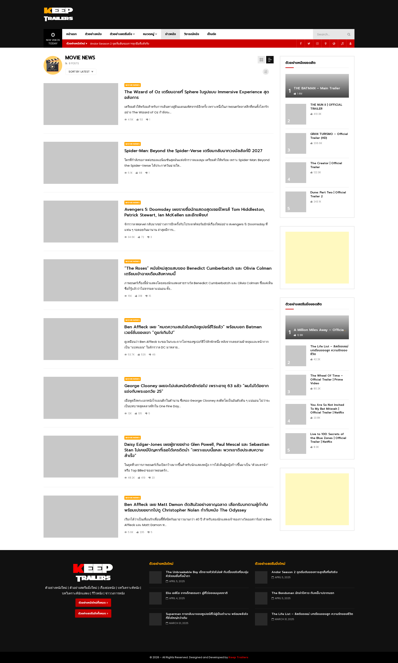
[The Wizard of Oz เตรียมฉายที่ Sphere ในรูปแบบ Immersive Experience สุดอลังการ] (81, 104)
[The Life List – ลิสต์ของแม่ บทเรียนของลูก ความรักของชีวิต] (295, 355)
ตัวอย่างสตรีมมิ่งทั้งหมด (92, 613)
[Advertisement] (279, 13)
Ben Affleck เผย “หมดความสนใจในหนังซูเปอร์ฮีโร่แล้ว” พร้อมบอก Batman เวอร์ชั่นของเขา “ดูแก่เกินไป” (193, 330)
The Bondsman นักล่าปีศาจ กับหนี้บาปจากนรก (303, 593)
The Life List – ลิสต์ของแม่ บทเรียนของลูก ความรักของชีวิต (329, 350)
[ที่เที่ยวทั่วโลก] (334, 43)
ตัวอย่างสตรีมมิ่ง (121, 34)
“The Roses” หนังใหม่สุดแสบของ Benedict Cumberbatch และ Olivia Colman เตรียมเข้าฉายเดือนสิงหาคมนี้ (198, 271)
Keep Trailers (238, 657)
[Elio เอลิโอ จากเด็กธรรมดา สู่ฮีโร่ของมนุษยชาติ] (155, 598)
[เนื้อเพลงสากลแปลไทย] (342, 43)
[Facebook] (300, 43)
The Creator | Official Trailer (326, 165)
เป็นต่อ (211, 34)
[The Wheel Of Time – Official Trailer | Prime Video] (295, 385)
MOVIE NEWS (132, 85)
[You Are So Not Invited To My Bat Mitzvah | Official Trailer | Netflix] (295, 414)
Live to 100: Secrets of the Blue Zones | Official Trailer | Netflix (328, 438)
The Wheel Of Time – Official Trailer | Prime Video (326, 379)
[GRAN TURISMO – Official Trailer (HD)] (295, 143)
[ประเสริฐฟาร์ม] (350, 43)
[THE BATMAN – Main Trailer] (317, 86)
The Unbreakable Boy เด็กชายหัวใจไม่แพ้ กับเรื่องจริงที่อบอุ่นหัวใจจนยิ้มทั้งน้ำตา (207, 574)
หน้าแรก (71, 34)
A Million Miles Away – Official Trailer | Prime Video (337, 329)
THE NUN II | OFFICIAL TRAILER (326, 107)
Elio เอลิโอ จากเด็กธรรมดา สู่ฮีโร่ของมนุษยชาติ (197, 593)
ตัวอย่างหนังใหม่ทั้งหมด (93, 603)
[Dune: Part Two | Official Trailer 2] (295, 202)
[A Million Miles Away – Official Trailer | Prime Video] (317, 327)
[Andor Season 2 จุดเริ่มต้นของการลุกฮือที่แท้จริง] (261, 577)
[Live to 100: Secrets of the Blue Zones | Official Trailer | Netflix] (295, 443)
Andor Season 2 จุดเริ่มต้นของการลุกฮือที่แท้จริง (119, 44)
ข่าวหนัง (170, 34)
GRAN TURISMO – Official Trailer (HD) (329, 136)
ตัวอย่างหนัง (93, 34)
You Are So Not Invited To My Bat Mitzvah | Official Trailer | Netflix (327, 409)
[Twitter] (309, 43)
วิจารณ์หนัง (191, 34)
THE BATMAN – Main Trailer (317, 88)
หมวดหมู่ (148, 34)
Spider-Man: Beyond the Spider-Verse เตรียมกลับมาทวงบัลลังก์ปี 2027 (193, 151)
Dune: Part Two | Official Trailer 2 (328, 194)
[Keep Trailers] (58, 14)
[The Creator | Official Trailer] (295, 172)
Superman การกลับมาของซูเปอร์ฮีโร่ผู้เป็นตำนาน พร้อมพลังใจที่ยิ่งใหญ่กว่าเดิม (207, 616)
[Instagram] (317, 43)
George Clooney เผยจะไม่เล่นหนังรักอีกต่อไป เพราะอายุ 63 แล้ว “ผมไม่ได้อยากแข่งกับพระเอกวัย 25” (196, 388)
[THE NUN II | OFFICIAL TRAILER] (295, 114)
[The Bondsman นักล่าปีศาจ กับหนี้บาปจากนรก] (261, 598)
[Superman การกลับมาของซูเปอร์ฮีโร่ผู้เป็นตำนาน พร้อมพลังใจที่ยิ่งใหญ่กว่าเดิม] (155, 619)
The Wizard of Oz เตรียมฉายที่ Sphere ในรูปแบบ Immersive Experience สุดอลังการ (196, 95)
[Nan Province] (325, 43)
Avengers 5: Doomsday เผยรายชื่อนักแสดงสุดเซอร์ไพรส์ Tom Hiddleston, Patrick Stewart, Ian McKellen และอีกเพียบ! (194, 212)
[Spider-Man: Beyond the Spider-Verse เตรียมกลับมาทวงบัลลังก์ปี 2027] (81, 163)
